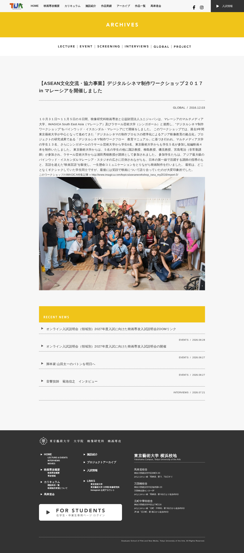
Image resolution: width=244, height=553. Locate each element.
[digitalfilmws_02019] (122, 233)
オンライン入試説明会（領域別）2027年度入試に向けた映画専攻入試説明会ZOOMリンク (111, 329)
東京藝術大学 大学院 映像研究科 (105, 487)
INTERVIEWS (54, 461)
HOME (35, 5)
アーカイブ (123, 5)
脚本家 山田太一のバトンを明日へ (70, 364)
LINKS (91, 481)
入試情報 (227, 6)
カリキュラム (73, 5)
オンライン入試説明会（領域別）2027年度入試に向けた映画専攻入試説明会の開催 (106, 346)
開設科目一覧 (54, 485)
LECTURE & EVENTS (58, 458)
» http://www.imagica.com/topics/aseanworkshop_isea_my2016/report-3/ (133, 174)
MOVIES (51, 464)
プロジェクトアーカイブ (101, 462)
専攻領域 (52, 476)
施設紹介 (90, 5)
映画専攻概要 (52, 5)
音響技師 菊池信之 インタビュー (72, 381)
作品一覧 (140, 5)
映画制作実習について (58, 488)
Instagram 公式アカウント (103, 490)
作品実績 (106, 5)
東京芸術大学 (97, 484)
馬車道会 (156, 5)
